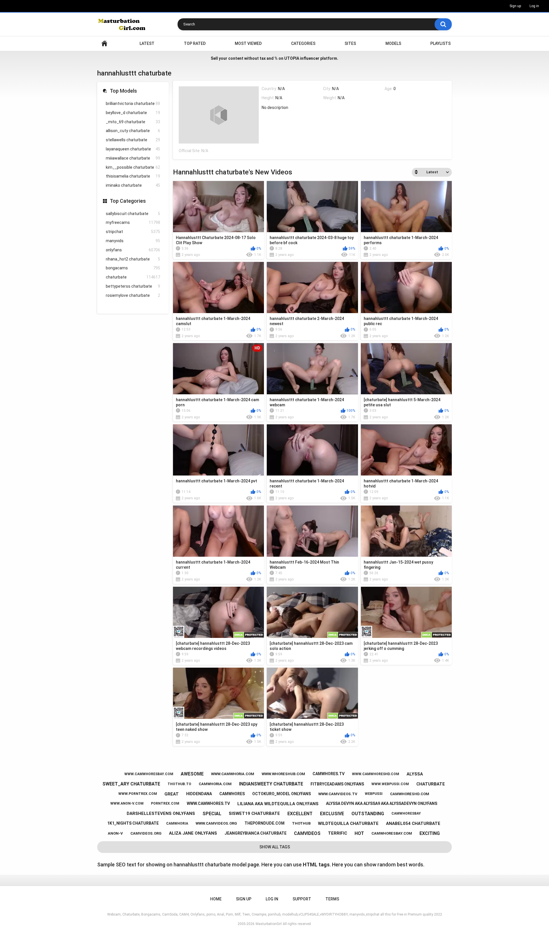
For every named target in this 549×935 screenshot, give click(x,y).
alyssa (415, 774)
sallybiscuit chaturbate (133, 213)
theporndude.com (264, 823)
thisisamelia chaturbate (133, 176)
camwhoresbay (406, 813)
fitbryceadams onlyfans (337, 784)
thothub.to (179, 784)
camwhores (232, 793)
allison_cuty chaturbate (133, 130)
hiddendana (199, 793)
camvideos (307, 833)
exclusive (332, 813)
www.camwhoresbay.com (148, 774)
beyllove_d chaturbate (133, 112)
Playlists (440, 43)
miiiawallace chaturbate (133, 158)
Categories (303, 43)
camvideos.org (146, 833)
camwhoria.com (215, 784)
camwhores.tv (329, 773)
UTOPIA (291, 58)
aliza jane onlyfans (193, 833)
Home (104, 43)
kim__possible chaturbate (133, 167)
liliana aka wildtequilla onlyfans (278, 803)
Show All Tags (274, 847)
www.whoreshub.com (283, 774)
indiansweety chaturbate (271, 784)
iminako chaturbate (133, 185)
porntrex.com (165, 803)
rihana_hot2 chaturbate (133, 259)
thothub (301, 823)
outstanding (367, 813)
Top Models (123, 91)
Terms (332, 899)
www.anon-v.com (127, 803)
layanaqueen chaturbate (133, 149)
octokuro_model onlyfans (281, 793)
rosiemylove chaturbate (133, 295)
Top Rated (195, 43)
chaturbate (133, 277)
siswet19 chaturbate (254, 813)
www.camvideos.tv (337, 794)
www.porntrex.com (137, 794)
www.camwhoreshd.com (375, 774)
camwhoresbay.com (391, 833)
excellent (300, 813)
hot (359, 833)
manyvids (133, 240)
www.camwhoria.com (232, 774)
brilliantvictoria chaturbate (133, 103)
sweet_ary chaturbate (131, 784)
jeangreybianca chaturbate (255, 833)
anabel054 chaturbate (413, 823)
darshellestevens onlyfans (161, 813)
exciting (429, 833)
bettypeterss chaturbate (133, 286)
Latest (147, 43)
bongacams (133, 268)
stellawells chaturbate (133, 140)
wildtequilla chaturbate (348, 823)
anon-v (115, 833)
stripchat (133, 231)
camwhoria (177, 823)
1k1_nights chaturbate (133, 823)
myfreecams (133, 222)
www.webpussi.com (390, 784)
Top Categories (128, 201)
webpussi (374, 794)
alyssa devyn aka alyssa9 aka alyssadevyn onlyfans (381, 803)
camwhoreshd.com (409, 794)
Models (393, 43)
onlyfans (133, 250)
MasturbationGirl (269, 924)
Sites (350, 43)
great (171, 794)
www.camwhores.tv (208, 803)
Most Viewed (248, 43)
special (211, 813)
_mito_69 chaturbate (133, 122)
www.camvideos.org (216, 823)
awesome (192, 774)
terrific (337, 833)
